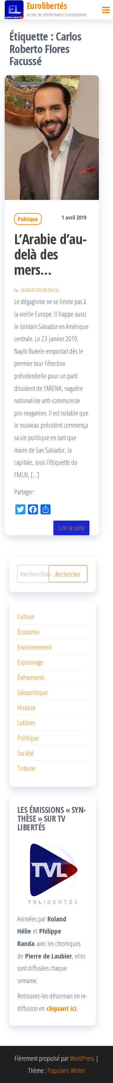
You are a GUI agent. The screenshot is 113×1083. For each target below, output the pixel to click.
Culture (25, 616)
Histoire (26, 707)
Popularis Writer (66, 1070)
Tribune (26, 768)
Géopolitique (32, 692)
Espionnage (30, 662)
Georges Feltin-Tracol (40, 290)
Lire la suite (71, 527)
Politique (28, 219)
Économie (28, 631)
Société (25, 753)
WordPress (82, 1058)
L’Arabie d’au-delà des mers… (50, 254)
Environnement (34, 647)
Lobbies (26, 722)
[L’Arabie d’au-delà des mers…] (52, 136)
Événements (31, 677)
